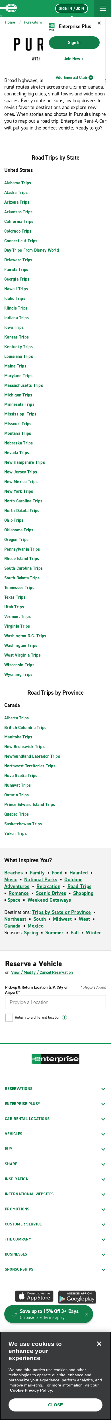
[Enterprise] (8, 8)
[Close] (99, 1343)
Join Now (72, 59)
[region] (55, 1376)
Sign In (74, 42)
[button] (102, 8)
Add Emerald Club (71, 77)
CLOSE (55, 1404)
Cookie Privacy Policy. (31, 1390)
